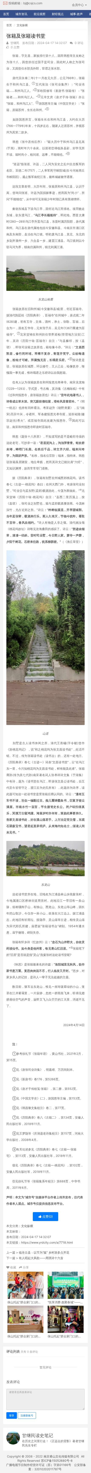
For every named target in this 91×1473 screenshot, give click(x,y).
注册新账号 (27, 1415)
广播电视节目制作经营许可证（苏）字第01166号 (38, 1465)
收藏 (13, 1267)
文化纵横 (22, 25)
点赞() (47, 1216)
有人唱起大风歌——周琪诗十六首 (41, 1258)
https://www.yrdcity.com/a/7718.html (47, 1242)
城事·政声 (76, 14)
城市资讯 (21, 14)
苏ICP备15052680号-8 (57, 1460)
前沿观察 (40, 14)
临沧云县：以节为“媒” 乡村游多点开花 (44, 1252)
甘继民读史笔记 (37, 1435)
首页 (6, 14)
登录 (11, 1415)
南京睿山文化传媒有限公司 (61, 1456)
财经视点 (58, 14)
